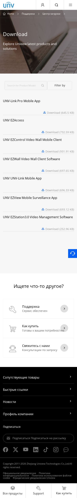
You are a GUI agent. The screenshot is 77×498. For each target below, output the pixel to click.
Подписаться (12, 427)
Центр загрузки (51, 13)
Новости (9, 402)
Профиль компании (18, 414)
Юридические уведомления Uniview (34, 478)
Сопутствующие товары (21, 377)
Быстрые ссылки (15, 389)
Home (10, 13)
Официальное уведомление (19, 473)
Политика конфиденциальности (26, 474)
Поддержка (28, 13)
